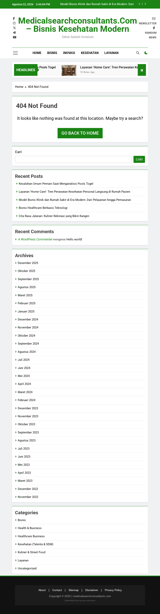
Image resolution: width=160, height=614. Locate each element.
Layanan (111, 53)
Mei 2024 (24, 376)
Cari (18, 152)
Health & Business (30, 528)
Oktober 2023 (26, 424)
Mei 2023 (24, 465)
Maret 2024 (25, 392)
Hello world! (74, 239)
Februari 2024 (26, 400)
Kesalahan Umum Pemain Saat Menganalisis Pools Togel (56, 183)
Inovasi (69, 53)
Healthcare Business (31, 536)
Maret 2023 (25, 481)
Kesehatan (90, 53)
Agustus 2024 (27, 352)
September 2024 (28, 343)
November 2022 (28, 497)
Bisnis (52, 53)
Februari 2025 (26, 303)
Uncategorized (27, 568)
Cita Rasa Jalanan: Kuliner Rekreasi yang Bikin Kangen (54, 216)
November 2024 (28, 327)
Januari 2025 (26, 311)
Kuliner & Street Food (31, 552)
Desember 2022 (28, 489)
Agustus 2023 (27, 440)
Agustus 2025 (27, 287)
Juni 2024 (24, 368)
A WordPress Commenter (35, 239)
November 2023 (28, 416)
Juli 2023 (23, 448)
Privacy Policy (113, 590)
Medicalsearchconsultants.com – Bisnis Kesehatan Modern (77, 25)
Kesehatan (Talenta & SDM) (35, 544)
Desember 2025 (28, 263)
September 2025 (28, 279)
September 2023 (28, 432)
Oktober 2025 (26, 271)
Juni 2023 (24, 456)
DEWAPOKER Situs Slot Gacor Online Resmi (80, 601)
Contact (57, 590)
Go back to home (80, 133)
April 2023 (24, 473)
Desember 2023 (28, 408)
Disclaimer (91, 590)
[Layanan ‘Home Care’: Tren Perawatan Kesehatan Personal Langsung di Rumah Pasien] (65, 72)
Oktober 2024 (26, 335)
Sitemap (73, 590)
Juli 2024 (23, 360)
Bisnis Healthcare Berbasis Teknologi (43, 208)
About (42, 590)
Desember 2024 (28, 319)
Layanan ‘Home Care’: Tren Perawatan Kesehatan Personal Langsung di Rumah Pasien (74, 191)
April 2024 (24, 384)
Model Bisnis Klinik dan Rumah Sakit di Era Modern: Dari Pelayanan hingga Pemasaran (97, 4)
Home (37, 53)
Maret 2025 (25, 295)
